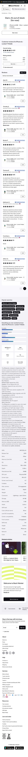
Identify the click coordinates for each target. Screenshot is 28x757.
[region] (14, 552)
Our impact (5, 644)
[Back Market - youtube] (10, 653)
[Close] (26, 2)
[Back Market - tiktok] (7, 653)
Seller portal (5, 689)
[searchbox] (20, 9)
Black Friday (5, 712)
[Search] (13, 9)
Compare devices (6, 706)
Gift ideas (4, 710)
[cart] (24, 5)
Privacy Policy (5, 728)
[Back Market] (14, 5)
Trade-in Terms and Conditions (9, 721)
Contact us (5, 660)
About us (4, 640)
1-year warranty (5, 676)
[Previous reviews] (20, 288)
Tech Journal (5, 704)
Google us (6, 592)
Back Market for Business (8, 691)
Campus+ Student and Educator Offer (11, 682)
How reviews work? (8, 67)
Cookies (4, 724)
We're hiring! (5, 648)
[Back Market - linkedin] (13, 653)
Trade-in (4, 680)
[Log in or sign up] (21, 5)
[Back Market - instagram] (3, 653)
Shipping (4, 664)
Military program (6, 684)
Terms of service (6, 719)
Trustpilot (4, 650)
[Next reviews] (24, 288)
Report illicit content (7, 730)
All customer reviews (7, 708)
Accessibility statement (8, 646)
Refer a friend (5, 674)
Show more (6, 125)
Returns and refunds (7, 667)
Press (3, 642)
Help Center (5, 662)
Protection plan (6, 678)
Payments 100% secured (8, 693)
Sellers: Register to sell (7, 686)
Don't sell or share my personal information (12, 726)
